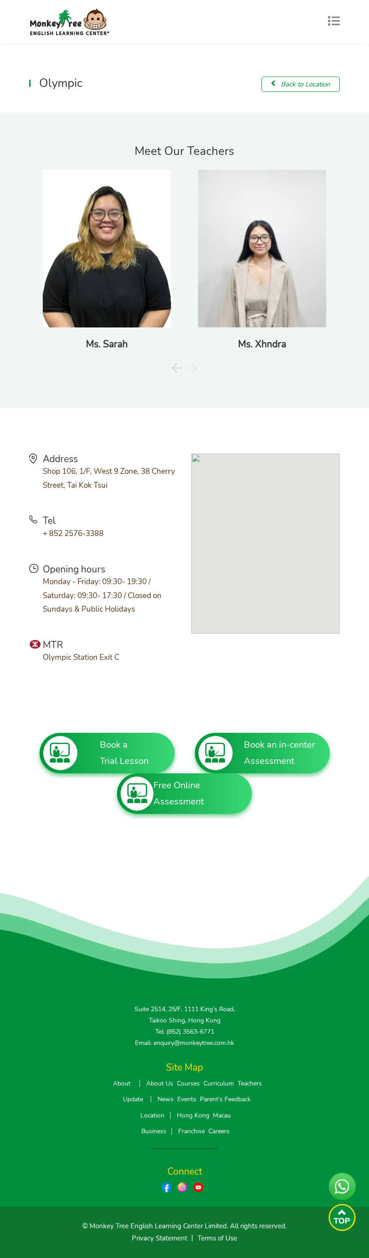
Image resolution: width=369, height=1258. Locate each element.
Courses (188, 1083)
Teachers (250, 1083)
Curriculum (218, 1083)
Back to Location (304, 84)
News (166, 1099)
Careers (219, 1131)
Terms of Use (217, 1238)
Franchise (191, 1131)
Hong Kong (193, 1115)
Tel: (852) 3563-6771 (184, 1031)
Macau (222, 1115)
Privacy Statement (159, 1238)
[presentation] (176, 368)
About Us (159, 1083)
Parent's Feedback (225, 1099)
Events (186, 1099)
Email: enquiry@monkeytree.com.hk (184, 1043)
